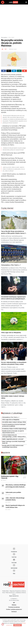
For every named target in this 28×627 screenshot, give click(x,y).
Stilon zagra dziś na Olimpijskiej (11, 332)
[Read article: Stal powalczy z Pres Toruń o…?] (14, 254)
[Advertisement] (14, 20)
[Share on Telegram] (14, 71)
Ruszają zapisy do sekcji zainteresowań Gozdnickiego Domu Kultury (12, 446)
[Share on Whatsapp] (19, 71)
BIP (14, 602)
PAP (6, 49)
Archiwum (14, 611)
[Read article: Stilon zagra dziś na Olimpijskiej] (14, 321)
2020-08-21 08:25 (13, 49)
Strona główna (4, 37)
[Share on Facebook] (3, 71)
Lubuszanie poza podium (13, 492)
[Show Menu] (26, 2)
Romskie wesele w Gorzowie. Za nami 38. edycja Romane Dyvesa (13, 431)
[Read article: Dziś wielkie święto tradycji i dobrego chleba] (14, 385)
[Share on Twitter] (8, 71)
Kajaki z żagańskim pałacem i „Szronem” (13, 439)
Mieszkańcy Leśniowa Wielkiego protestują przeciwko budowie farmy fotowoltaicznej (16, 486)
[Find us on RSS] (14, 570)
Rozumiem (17, 625)
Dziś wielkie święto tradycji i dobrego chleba (12, 397)
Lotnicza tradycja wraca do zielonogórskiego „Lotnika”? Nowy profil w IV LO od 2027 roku (13, 435)
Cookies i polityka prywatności (14, 609)
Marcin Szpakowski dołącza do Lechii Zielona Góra (15, 506)
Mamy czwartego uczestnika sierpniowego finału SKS (13, 442)
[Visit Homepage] (15, 2)
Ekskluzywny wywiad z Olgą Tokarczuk (9, 477)
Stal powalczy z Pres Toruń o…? (10, 265)
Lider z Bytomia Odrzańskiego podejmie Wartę (15, 499)
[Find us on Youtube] (14, 559)
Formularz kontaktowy (14, 607)
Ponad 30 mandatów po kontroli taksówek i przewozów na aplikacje (14, 425)
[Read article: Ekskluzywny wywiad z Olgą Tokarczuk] (14, 465)
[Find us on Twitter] (14, 554)
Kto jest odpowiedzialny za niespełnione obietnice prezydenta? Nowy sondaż (13, 363)
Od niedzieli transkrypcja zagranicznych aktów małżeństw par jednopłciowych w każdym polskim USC (13, 298)
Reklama (14, 605)
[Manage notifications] (2, 624)
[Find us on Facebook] (14, 548)
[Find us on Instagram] (14, 565)
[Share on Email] (24, 71)
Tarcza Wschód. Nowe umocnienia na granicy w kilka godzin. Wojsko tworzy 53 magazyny (13, 232)
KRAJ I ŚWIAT (11, 37)
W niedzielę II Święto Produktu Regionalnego (14, 428)
